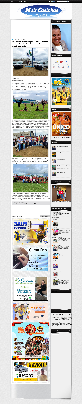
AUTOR (20, 1)
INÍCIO (12, 1)
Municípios (54, 317)
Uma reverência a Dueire (61, 172)
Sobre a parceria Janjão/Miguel (62, 146)
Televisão (53, 322)
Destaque (20, 203)
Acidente (68, 322)
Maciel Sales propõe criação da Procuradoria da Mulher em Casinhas (63, 223)
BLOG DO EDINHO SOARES (58, 221)
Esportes (56, 319)
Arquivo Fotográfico (56, 218)
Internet (53, 320)
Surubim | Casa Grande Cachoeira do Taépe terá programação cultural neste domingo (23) (64, 239)
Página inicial (31, 215)
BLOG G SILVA (56, 279)
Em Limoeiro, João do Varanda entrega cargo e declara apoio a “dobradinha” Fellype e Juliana (63, 247)
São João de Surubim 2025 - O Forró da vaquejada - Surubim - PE (64, 265)
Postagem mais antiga (44, 216)
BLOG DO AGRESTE (57, 245)
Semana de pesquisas (61, 159)
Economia (70, 318)
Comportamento (61, 322)
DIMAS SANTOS (56, 217)
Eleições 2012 (54, 323)
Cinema (53, 324)
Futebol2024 (25, 203)
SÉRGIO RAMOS (56, 229)
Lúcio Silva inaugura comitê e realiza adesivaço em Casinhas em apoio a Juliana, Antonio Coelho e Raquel (63, 167)
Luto (68, 319)
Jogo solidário (59, 152)
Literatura (68, 323)
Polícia (56, 318)
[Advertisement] (31, 30)
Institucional (61, 323)
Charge (55, 325)
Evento (53, 315)
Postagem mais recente (17, 216)
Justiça (63, 319)
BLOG (16, 1)
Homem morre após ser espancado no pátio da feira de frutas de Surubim (61, 214)
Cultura (60, 315)
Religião (62, 318)
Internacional (60, 320)
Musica (61, 317)
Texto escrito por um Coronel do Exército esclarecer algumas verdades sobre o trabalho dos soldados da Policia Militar (63, 282)
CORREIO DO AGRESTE (58, 212)
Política (32, 203)
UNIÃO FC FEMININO (57, 271)
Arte (63, 325)
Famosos (67, 320)
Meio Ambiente (59, 324)
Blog (71, 324)
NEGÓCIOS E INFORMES (58, 237)
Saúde (35, 203)
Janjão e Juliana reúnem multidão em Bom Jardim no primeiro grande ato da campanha (64, 255)
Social (59, 325)
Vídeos (66, 324)
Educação (70, 317)
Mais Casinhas (21, 202)
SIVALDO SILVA (56, 253)
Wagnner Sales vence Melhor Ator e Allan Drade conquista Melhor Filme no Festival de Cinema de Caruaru (64, 232)
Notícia (29, 203)
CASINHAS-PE (26, 1)
